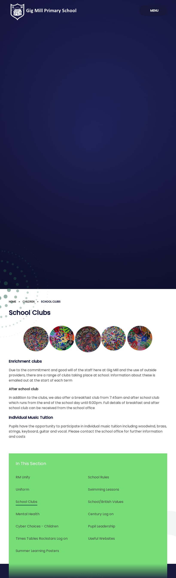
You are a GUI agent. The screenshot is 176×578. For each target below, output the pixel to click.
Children (29, 301)
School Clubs (51, 301)
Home (12, 301)
